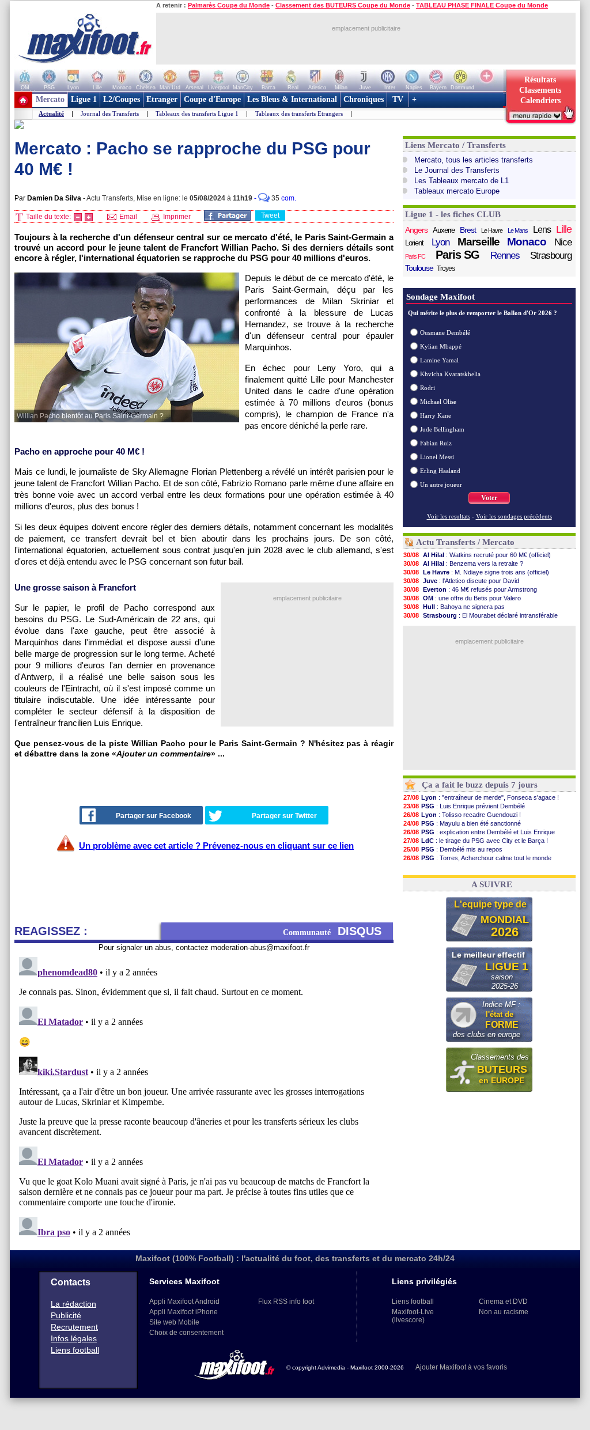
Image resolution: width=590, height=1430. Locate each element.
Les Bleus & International (292, 99)
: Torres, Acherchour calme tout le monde (477, 857)
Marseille (478, 242)
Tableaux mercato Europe (457, 191)
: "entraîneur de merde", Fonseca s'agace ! (481, 797)
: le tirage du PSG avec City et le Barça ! (475, 840)
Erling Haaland (440, 470)
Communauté (332, 931)
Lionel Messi (437, 456)
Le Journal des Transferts (457, 170)
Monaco (526, 242)
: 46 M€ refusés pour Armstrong (470, 589)
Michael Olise (438, 401)
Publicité (66, 1315)
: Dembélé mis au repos (452, 849)
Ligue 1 (84, 99)
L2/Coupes (121, 99)
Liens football (75, 1350)
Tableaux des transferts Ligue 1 (197, 113)
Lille (564, 229)
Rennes (505, 255)
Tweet (270, 215)
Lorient (414, 243)
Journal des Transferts (110, 113)
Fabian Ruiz (436, 443)
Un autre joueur (441, 484)
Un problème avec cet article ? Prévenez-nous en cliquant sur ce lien (216, 845)
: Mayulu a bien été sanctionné (462, 823)
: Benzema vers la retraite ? (463, 563)
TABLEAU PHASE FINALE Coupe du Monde (482, 5)
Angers (416, 229)
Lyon (440, 242)
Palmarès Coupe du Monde (229, 5)
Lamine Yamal (439, 360)
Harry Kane (435, 415)
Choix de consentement (186, 1333)
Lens (542, 229)
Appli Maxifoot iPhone (183, 1312)
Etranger (161, 99)
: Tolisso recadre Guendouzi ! (462, 814)
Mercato (50, 99)
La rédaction (73, 1303)
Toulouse (419, 268)
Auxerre (444, 230)
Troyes (446, 268)
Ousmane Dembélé (445, 332)
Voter (489, 498)
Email (127, 217)
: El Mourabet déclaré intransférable (480, 615)
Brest (468, 229)
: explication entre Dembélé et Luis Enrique (479, 832)
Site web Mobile (174, 1322)
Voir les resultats (448, 516)
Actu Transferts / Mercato (465, 542)
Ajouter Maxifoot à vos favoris (461, 1367)
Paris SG (457, 254)
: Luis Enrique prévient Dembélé (464, 806)
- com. (275, 198)
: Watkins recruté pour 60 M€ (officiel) (477, 554)
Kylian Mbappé (441, 346)
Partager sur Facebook (153, 816)
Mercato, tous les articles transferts (473, 160)
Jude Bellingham (442, 429)
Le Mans (518, 230)
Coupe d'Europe (212, 99)
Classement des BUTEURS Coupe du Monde (342, 5)
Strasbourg (551, 255)
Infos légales (74, 1338)
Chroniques (363, 99)
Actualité (51, 113)
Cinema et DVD (503, 1301)
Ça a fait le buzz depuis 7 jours (480, 784)
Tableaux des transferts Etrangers (299, 113)
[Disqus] (204, 1096)
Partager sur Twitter (284, 816)
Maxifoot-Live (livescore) (413, 1316)
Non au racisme (503, 1312)
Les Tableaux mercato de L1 (461, 180)
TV (398, 99)
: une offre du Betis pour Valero (462, 598)
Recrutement (74, 1326)
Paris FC (415, 256)
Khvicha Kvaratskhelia (450, 373)
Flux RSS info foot (286, 1301)
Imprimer (176, 217)
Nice (563, 242)
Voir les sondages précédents (514, 516)
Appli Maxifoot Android (184, 1301)
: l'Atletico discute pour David (461, 580)
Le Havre (491, 230)
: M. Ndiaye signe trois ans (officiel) (476, 572)
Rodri (427, 387)
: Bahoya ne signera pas (454, 606)
